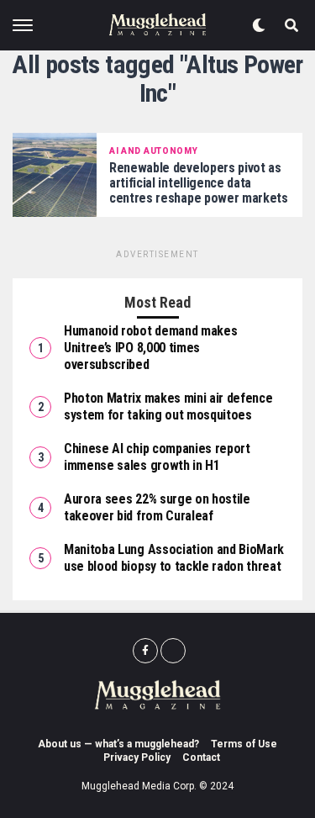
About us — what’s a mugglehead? (118, 744)
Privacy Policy (137, 757)
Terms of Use (244, 744)
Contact (201, 757)
